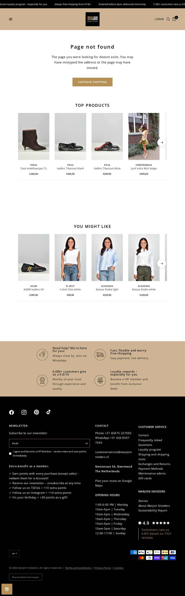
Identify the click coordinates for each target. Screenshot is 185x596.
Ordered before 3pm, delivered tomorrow (117, 4)
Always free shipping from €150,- (68, 4)
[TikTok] (52, 412)
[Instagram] (27, 412)
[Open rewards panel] (6, 589)
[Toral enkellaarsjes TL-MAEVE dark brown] (33, 136)
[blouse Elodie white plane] (144, 257)
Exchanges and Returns (154, 464)
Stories (143, 501)
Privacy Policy (102, 567)
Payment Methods (150, 468)
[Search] (168, 19)
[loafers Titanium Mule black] (107, 136)
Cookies (118, 567)
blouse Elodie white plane (144, 290)
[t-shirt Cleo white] (70, 257)
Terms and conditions (78, 567)
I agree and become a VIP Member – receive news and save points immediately (49, 453)
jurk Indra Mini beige (144, 168)
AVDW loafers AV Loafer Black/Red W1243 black (34, 290)
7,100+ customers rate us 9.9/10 (167, 4)
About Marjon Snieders (154, 505)
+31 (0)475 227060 (118, 433)
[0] (173, 19)
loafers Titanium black (70, 168)
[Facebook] (15, 412)
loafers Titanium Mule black (107, 169)
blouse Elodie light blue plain (107, 290)
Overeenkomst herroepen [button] (25, 577)
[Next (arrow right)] (161, 142)
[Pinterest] (40, 412)
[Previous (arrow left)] (23, 142)
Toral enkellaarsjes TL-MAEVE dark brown (33, 169)
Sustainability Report (152, 510)
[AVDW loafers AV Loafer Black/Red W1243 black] (33, 257)
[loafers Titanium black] (70, 136)
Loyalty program (149, 449)
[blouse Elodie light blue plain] (107, 257)
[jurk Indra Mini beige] (144, 136)
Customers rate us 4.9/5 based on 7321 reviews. (156, 534)
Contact (143, 435)
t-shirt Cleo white (70, 289)
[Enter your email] (86, 443)
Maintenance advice (152, 473)
